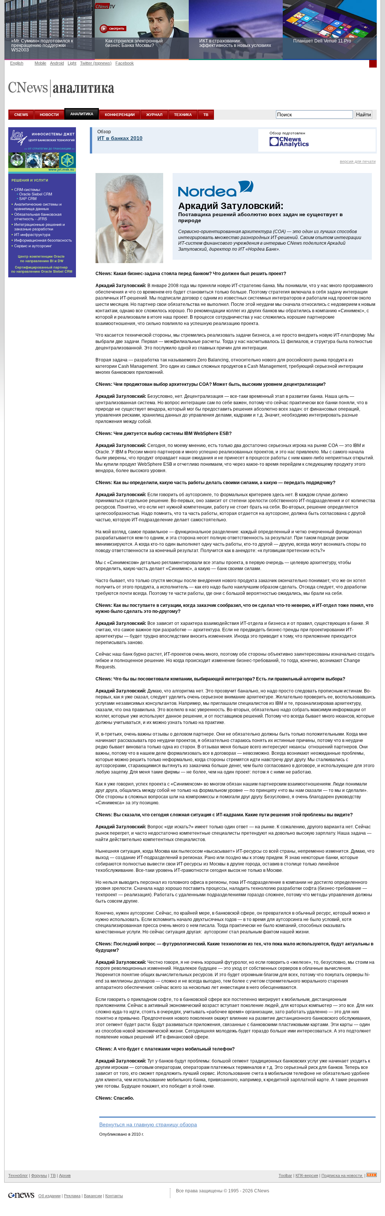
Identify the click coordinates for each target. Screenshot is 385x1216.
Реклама (72, 1195)
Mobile (40, 63)
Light (72, 63)
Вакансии (93, 1195)
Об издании (49, 1195)
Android (57, 63)
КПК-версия (307, 1175)
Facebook (124, 63)
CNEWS (21, 115)
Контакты (114, 1195)
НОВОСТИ (49, 115)
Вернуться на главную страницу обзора (148, 1124)
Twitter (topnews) (96, 63)
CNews (261, 1190)
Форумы (39, 1175)
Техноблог (18, 1175)
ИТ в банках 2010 (119, 138)
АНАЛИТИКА (81, 114)
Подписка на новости (342, 1175)
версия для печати (358, 161)
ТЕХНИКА (183, 115)
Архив (65, 1175)
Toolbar (285, 1175)
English (16, 63)
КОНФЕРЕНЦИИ (120, 115)
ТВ (205, 115)
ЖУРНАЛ (154, 115)
